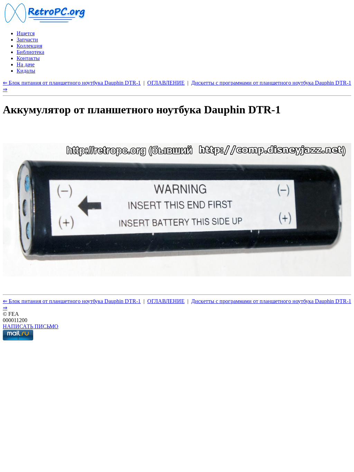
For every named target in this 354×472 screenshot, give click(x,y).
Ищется (26, 33)
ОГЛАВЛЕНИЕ (166, 83)
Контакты (28, 58)
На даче (26, 64)
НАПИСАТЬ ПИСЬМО (30, 326)
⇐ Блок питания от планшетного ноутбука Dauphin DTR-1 (72, 83)
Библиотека (30, 52)
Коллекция (29, 46)
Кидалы (26, 71)
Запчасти (27, 40)
